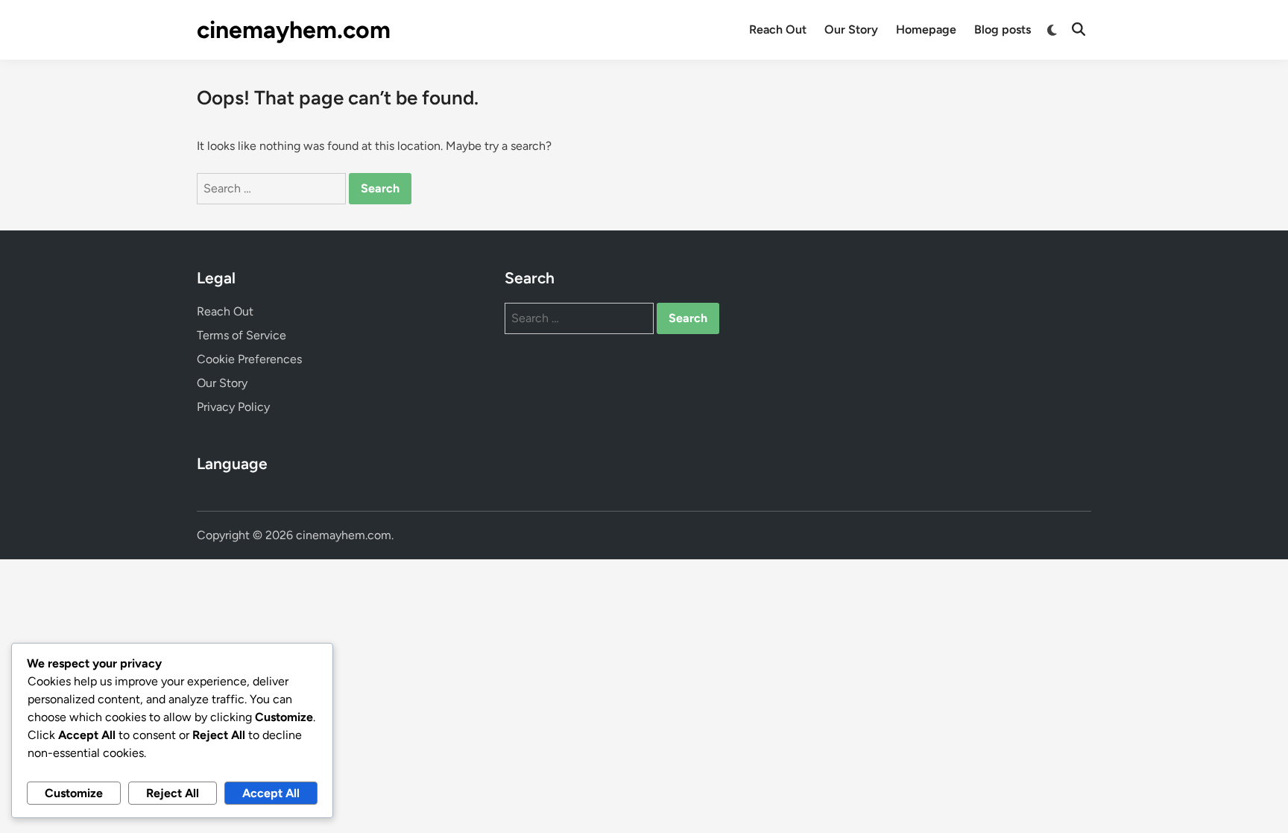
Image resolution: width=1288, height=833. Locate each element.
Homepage (926, 29)
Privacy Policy (233, 407)
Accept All (271, 793)
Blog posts (1002, 29)
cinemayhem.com (294, 30)
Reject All (172, 793)
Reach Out (777, 29)
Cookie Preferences (249, 359)
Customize (74, 793)
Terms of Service (241, 335)
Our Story (851, 29)
